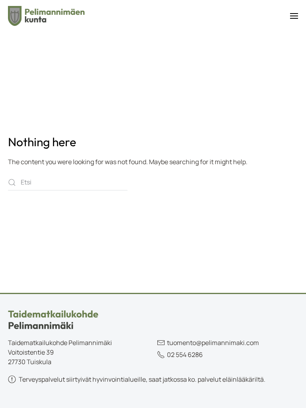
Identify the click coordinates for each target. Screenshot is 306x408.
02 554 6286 (185, 355)
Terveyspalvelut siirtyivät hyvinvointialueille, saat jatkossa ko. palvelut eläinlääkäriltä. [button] (142, 379)
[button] (294, 16)
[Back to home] (46, 16)
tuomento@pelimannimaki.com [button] (213, 343)
